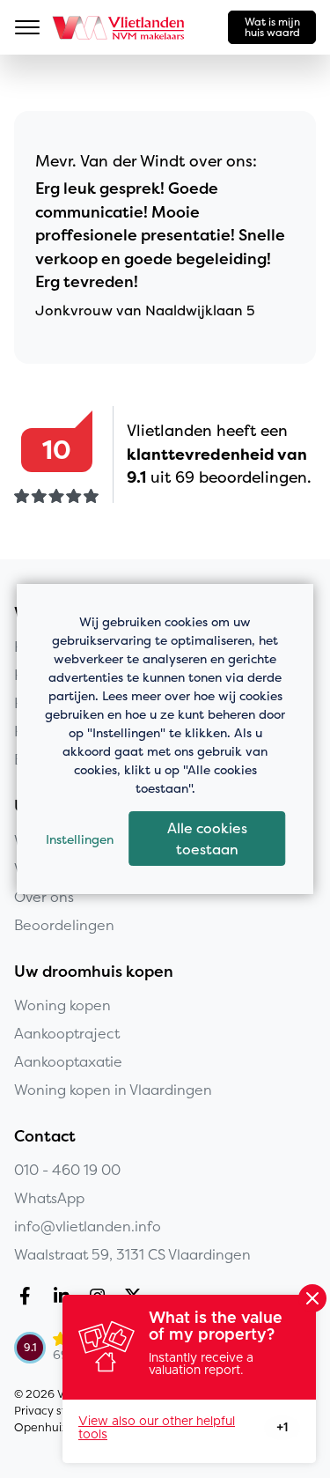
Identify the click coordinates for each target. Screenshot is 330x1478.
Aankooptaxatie (68, 1061)
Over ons (44, 896)
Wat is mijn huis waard (272, 27)
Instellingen (80, 839)
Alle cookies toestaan (207, 838)
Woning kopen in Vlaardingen (113, 1089)
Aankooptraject (67, 1033)
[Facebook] (28, 1298)
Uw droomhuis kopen (93, 971)
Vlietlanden (119, 27)
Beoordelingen (64, 925)
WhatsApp (49, 1198)
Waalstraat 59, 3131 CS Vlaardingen (132, 1254)
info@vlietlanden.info (87, 1226)
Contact (45, 1136)
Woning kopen (62, 1005)
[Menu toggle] (27, 27)
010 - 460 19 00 (67, 1169)
